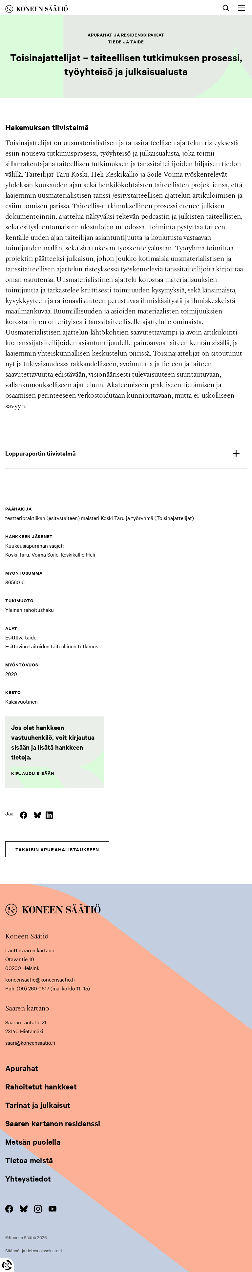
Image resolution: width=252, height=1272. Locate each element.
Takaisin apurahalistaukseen (57, 849)
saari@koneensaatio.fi (30, 1042)
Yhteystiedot (28, 1179)
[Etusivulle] (74, 10)
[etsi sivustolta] (225, 7)
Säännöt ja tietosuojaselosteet (33, 1250)
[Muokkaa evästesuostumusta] (7, 1265)
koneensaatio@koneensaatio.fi (40, 979)
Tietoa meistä (29, 1160)
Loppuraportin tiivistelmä (40, 453)
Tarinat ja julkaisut (37, 1105)
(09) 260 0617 (33, 988)
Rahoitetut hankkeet (41, 1086)
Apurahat (21, 1068)
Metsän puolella (32, 1142)
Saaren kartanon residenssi (52, 1123)
